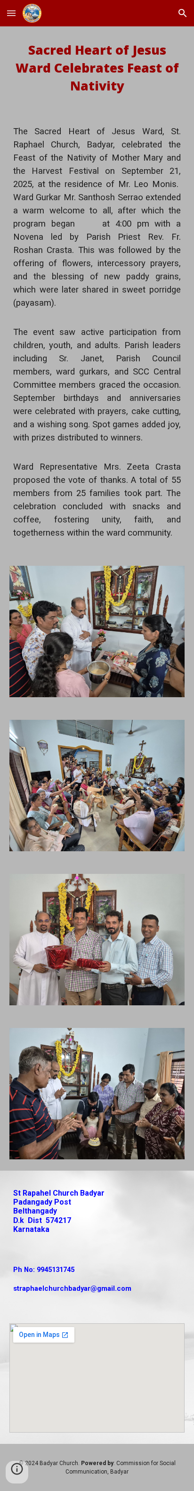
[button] (11, 13)
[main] (97, 68)
